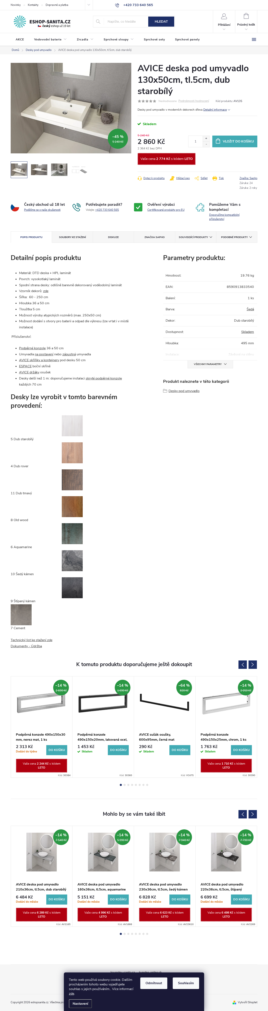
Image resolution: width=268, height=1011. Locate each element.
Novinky (16, 5)
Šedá (250, 309)
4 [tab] (132, 785)
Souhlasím (186, 983)
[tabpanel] (41, 727)
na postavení (44, 354)
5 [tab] (136, 785)
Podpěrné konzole (32, 348)
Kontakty (33, 5)
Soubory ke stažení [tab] (72, 237)
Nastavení (80, 1003)
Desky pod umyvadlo (184, 391)
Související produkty (193, 237)
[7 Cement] (21, 614)
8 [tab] (147, 785)
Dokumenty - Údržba (26, 646)
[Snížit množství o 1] (206, 144)
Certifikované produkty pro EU (165, 210)
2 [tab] (125, 785)
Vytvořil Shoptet (247, 1002)
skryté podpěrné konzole (104, 378)
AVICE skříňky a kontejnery (39, 360)
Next (253, 664)
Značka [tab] (154, 237)
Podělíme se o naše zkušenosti (42, 210)
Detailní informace (215, 110)
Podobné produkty (234, 237)
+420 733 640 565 (107, 210)
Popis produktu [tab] (31, 237)
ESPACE (25, 366)
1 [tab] (121, 785)
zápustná (69, 354)
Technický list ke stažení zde (31, 640)
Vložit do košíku (238, 141)
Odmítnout (154, 983)
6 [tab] (140, 785)
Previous (242, 664)
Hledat (161, 21)
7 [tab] (143, 785)
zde (71, 993)
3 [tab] (128, 785)
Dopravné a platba (57, 5)
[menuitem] (20, 39)
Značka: (248, 178)
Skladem (247, 332)
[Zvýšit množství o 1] (206, 138)
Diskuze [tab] (113, 237)
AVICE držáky (29, 372)
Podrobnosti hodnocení (193, 101)
